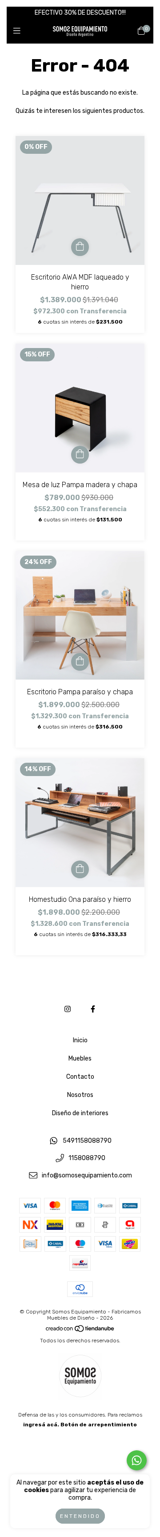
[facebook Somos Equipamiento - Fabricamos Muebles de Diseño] (93, 1009)
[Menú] (19, 31)
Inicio (80, 1040)
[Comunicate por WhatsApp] (137, 1460)
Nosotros (80, 1095)
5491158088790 (87, 1141)
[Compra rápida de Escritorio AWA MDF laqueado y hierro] (80, 247)
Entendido (80, 1516)
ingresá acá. (41, 1424)
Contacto (80, 1077)
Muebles (80, 1058)
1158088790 (86, 1158)
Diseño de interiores (80, 1113)
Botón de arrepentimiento (98, 1424)
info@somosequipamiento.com (87, 1175)
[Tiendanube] (80, 1331)
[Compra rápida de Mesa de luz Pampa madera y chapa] (80, 455)
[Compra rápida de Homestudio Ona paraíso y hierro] (80, 869)
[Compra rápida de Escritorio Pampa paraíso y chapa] (80, 662)
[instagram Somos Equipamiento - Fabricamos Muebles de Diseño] (68, 1009)
